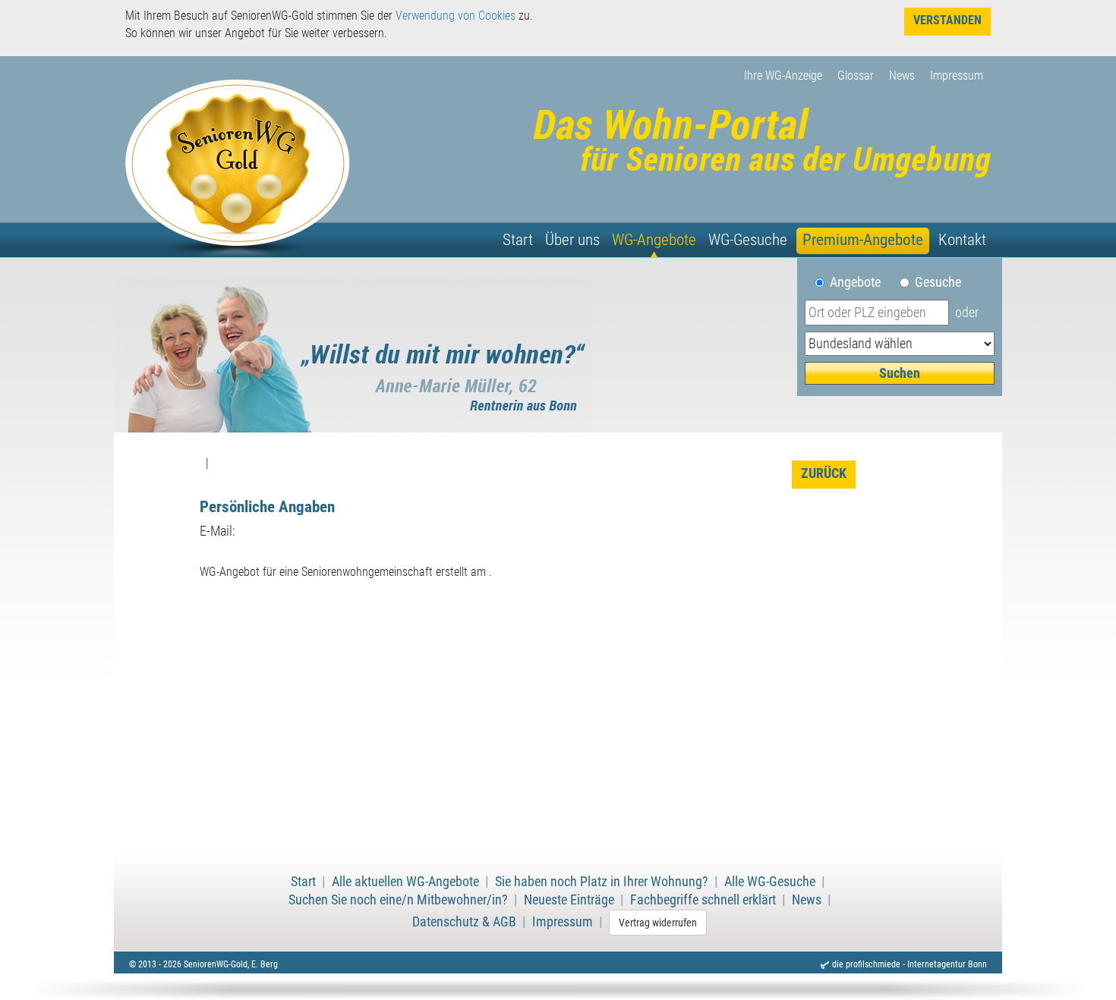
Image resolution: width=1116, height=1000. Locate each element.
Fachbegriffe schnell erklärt (703, 899)
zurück (823, 473)
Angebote (861, 282)
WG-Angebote (654, 240)
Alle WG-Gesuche (769, 881)
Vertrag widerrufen (658, 923)
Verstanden (947, 20)
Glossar (855, 75)
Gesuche (938, 282)
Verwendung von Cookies (455, 15)
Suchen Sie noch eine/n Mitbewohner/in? (398, 899)
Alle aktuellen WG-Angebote (405, 881)
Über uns (572, 240)
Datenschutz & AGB (464, 921)
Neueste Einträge (569, 899)
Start (518, 240)
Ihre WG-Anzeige (783, 75)
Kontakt (962, 240)
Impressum (956, 75)
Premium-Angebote (862, 240)
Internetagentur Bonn (947, 964)
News (902, 75)
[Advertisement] (558, 728)
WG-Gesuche (747, 240)
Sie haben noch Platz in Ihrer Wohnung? (601, 881)
